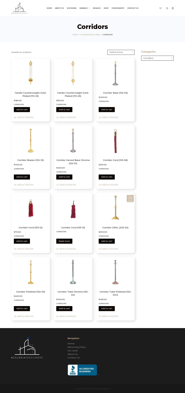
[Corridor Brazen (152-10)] (30, 140)
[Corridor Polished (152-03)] (30, 272)
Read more (64, 241)
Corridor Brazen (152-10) (30, 160)
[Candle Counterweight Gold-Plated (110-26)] (73, 73)
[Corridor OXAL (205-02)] (115, 207)
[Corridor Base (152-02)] (115, 73)
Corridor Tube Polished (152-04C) (115, 293)
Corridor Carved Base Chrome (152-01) (73, 162)
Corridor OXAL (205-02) (115, 227)
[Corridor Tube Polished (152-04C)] (115, 272)
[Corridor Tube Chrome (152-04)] (73, 272)
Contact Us (132, 8)
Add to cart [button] (21, 109)
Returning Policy (77, 347)
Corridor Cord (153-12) (31, 227)
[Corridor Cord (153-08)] (115, 140)
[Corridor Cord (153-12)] (30, 207)
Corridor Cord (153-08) (115, 160)
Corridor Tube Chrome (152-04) (73, 293)
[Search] (167, 8)
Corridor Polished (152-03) (30, 291)
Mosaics (97, 8)
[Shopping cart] (173, 8)
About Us (59, 8)
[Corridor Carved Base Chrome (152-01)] (73, 140)
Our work (71, 8)
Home (49, 8)
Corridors (19, 104)
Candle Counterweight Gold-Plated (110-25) (30, 94)
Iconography (118, 8)
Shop (106, 8)
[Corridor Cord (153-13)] (73, 207)
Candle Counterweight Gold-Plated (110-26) (73, 94)
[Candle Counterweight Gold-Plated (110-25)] (30, 73)
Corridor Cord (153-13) (73, 227)
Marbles (83, 8)
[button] (23, 117)
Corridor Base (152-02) (115, 93)
